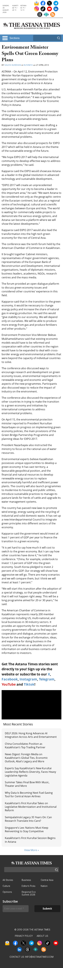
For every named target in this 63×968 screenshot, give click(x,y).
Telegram (46, 679)
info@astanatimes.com (39, 956)
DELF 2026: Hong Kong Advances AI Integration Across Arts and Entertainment (31, 735)
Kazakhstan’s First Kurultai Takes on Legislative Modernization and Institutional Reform (31, 806)
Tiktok (29, 684)
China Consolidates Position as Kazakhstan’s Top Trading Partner (25, 745)
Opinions (7, 892)
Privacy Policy (24, 935)
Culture (6, 886)
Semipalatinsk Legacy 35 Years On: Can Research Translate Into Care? (28, 819)
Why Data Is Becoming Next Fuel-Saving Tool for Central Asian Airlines (29, 794)
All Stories (8, 880)
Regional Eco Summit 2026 (29, 893)
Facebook (10, 679)
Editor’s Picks (28, 886)
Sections (15, 38)
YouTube (9, 684)
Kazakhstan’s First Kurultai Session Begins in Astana (30, 839)
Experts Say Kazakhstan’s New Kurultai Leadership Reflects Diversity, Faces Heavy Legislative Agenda (30, 771)
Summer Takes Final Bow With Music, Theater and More (27, 784)
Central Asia (47, 880)
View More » (31, 850)
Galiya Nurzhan (13, 65)
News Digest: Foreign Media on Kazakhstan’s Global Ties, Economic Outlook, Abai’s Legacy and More (26, 757)
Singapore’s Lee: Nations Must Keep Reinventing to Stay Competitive (26, 829)
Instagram (28, 679)
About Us (42, 935)
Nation (44, 886)
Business (28, 65)
